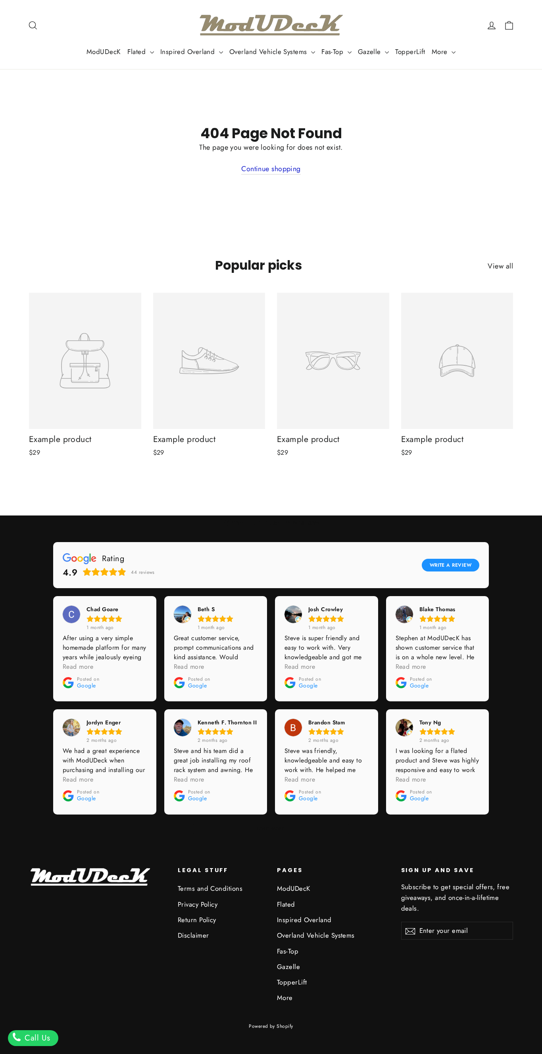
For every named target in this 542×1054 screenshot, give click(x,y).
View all (500, 266)
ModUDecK (103, 51)
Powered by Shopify (271, 1026)
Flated (137, 51)
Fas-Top (333, 51)
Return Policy (197, 920)
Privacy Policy (197, 904)
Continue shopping (271, 169)
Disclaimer (193, 935)
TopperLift (410, 51)
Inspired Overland (188, 51)
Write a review (450, 565)
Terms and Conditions (210, 888)
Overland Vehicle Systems (269, 51)
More (441, 51)
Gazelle (370, 51)
